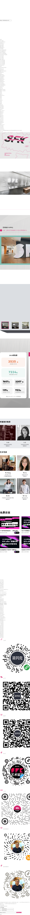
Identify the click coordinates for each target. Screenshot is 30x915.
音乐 (1, 73)
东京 (19, 130)
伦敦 (21, 130)
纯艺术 (1, 114)
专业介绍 (2, 606)
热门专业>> (2, 110)
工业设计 (2, 118)
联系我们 (2, 585)
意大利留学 (2, 614)
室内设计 (2, 115)
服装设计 (2, 111)
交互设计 (2, 117)
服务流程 (2, 46)
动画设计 (2, 121)
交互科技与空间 (3, 67)
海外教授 (2, 45)
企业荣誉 (2, 584)
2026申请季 (2, 60)
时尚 (1, 66)
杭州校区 (2, 629)
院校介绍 (2, 607)
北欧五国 (2, 612)
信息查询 (2, 605)
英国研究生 (2, 81)
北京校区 (2, 622)
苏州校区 (2, 627)
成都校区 (2, 634)
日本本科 (2, 82)
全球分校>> (2, 129)
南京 (8, 130)
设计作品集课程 (3, 50)
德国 (1, 103)
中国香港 (2, 105)
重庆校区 (2, 633)
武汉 (10, 130)
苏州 (17, 130)
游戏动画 (2, 69)
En (2, 131)
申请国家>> (2, 76)
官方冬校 (2, 58)
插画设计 (2, 112)
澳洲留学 (2, 619)
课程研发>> (2, 47)
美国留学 (2, 608)
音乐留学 (2, 126)
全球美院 (2, 108)
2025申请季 (2, 61)
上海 (3, 130)
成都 (4, 130)
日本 (1, 98)
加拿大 (1, 87)
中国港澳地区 (2, 617)
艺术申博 (2, 55)
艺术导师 (2, 44)
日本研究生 (2, 83)
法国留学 (2, 615)
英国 (1, 97)
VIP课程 (1, 48)
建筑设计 (2, 116)
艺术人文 (2, 68)
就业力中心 (2, 124)
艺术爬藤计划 (2, 51)
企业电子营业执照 (3, 906)
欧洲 (1, 101)
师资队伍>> (2, 43)
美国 (1, 96)
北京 (1, 130)
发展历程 (2, 583)
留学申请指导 (2, 52)
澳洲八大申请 (2, 90)
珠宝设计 (2, 119)
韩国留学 (2, 613)
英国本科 (2, 80)
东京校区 (2, 637)
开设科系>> (2, 65)
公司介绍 (2, 581)
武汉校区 (2, 630)
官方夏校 (2, 57)
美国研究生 (2, 79)
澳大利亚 (2, 107)
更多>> (1, 94)
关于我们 (2, 40)
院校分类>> (2, 95)
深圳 (6, 130)
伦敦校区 (2, 636)
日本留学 (2, 610)
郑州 (12, 130)
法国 (1, 93)
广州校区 (2, 624)
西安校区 (2, 632)
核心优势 (2, 582)
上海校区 (2, 623)
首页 (1, 39)
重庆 (15, 130)
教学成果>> (2, 59)
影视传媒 (2, 72)
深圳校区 (2, 625)
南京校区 (2, 626)
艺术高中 (2, 125)
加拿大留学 (2, 616)
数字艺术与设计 (3, 601)
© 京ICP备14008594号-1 (24, 902)
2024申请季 (2, 62)
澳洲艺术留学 (2, 89)
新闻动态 (2, 74)
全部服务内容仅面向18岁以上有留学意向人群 (9, 902)
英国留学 (2, 609)
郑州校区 (2, 631)
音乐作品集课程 (3, 53)
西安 (14, 130)
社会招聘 (2, 586)
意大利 (1, 88)
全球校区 (2, 620)
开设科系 (2, 595)
